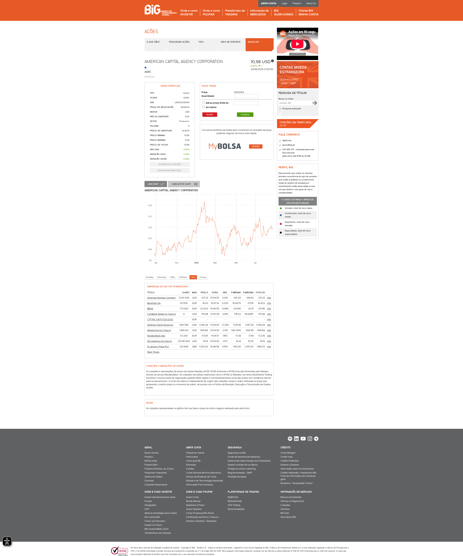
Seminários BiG (288, 517)
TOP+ (201, 41)
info (269, 297)
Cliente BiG (308, 12)
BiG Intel (285, 513)
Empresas (191, 464)
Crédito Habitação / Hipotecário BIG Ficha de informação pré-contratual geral (298, 476)
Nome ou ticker (286, 99)
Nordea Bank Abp (156, 335)
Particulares (192, 456)
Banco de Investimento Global (161, 10)
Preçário (297, 3)
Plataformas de (235, 12)
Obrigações (150, 505)
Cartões (190, 468)
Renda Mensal (193, 501)
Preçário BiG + (152, 464)
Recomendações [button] (236, 509)
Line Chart (153, 184)
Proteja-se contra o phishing (242, 468)
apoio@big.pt (288, 145)
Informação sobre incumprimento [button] (297, 468)
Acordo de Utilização (153, 548)
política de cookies (171, 548)
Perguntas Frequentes (156, 472)
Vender (209, 114)
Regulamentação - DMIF (240, 472)
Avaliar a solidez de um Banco (243, 464)
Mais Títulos (153, 352)
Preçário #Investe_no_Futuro (159, 468)
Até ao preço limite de (217, 103)
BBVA (150, 308)
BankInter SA (154, 303)
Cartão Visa (286, 456)
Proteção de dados (237, 476)
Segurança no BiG (237, 452)
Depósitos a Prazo (195, 505)
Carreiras (149, 480)
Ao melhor (211, 107)
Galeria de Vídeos (153, 476)
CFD (147, 509)
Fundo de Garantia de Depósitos (244, 456)
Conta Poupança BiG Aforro (200, 513)
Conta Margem (288, 452)
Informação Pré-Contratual (199, 484)
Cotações (285, 505)
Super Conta (192, 497)
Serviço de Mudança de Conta (201, 476)
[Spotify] (290, 439)
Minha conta (151, 460)
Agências (286, 140)
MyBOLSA (233, 497)
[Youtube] (303, 439)
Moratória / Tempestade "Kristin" (297, 483)
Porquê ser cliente (195, 452)
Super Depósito (194, 509)
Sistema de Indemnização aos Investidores (249, 460)
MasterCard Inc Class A (159, 330)
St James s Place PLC (158, 346)
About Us (311, 3)
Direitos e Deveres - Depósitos (201, 521)
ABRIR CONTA (268, 3)
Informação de (259, 12)
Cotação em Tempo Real (170, 170)
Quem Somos (151, 452)
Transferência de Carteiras (158, 533)
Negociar (253, 41)
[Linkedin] (296, 439)
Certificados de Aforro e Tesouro (202, 517)
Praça (204, 92)
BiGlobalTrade (235, 501)
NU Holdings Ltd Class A (159, 341)
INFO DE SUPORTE (231, 41)
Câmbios (285, 509)
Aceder (256, 146)
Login (284, 3)
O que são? (153, 41)
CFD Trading (234, 505)
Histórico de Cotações (170, 164)
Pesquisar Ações (179, 41)
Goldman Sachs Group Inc (160, 325)
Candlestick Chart (181, 184)
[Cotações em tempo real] (297, 129)
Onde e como (188, 12)
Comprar (245, 114)
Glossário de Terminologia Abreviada (204, 480)
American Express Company (161, 297)
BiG (283, 12)
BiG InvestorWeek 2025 (157, 529)
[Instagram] (310, 439)
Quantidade (207, 96)
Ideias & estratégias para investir (161, 513)
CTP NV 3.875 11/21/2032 (160, 319)
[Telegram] (316, 439)
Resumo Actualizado (291, 497)
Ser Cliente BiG (152, 517)
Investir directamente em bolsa (160, 497)
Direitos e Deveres (290, 464)
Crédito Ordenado (290, 460)
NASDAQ (239, 92)
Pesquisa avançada (291, 108)
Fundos (148, 501)
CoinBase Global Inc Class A (161, 314)
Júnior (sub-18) (193, 460)
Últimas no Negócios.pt (292, 501)
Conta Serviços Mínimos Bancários (203, 472)
